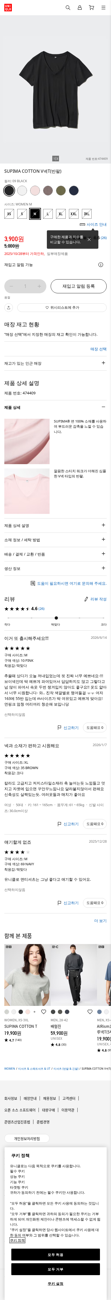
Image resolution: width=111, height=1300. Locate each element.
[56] (61, 190)
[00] (22, 190)
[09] (9, 190)
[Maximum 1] (39, 286)
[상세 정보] (101, 265)
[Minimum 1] (11, 286)
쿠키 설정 (55, 1283)
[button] (27, 441)
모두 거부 (55, 1269)
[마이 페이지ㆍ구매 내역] (80, 8)
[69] (74, 190)
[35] (48, 190)
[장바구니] (92, 8)
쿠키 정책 (17, 1240)
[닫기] (89, 239)
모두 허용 (55, 1254)
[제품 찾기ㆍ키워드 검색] (103, 8)
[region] (56, 1223)
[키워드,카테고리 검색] (68, 8)
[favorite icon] (44, 1012)
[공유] (8, 307)
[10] (35, 190)
